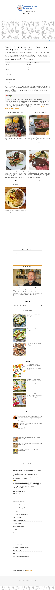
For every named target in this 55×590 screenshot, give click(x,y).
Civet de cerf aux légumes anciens (16, 147)
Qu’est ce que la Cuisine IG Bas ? (20, 514)
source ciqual (38, 106)
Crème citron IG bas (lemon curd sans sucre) (28, 449)
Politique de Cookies (17, 550)
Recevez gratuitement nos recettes (21, 556)
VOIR (15, 142)
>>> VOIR (29, 316)
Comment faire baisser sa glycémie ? (27, 415)
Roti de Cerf (15, 184)
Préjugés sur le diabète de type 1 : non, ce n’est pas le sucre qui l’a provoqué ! (30, 424)
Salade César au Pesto (32, 328)
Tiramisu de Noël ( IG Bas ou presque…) (34, 344)
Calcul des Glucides (17, 523)
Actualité (15, 529)
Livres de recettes (17, 532)
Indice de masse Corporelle (19, 526)
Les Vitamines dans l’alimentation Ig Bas (22, 536)
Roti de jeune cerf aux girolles (39, 147)
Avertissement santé (18, 487)
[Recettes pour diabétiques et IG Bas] (27, 9)
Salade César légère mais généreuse (33, 314)
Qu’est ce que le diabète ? (18, 504)
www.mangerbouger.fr (20, 491)
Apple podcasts (16, 493)
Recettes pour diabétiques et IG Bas (21, 470)
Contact (14, 553)
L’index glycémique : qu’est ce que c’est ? (22, 511)
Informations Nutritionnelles (19, 520)
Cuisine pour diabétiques (18, 501)
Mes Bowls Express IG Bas (33, 379)
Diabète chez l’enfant (17, 517)
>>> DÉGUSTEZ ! (21, 438)
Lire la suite (15, 295)
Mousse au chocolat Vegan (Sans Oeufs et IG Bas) (30, 443)
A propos (15, 562)
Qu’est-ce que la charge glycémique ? (21, 508)
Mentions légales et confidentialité (21, 547)
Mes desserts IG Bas (32, 393)
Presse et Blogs (16, 559)
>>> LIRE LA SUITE (21, 421)
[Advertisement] (27, 29)
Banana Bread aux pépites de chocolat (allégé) (29, 437)
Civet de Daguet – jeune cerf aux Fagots (39, 112)
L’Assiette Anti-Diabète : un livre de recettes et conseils (34, 365)
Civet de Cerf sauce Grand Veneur (15, 112)
